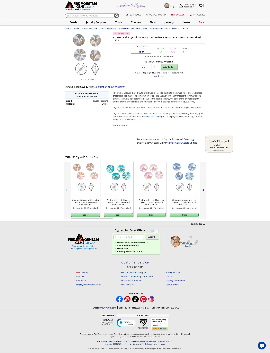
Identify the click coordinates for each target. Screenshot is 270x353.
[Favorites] (144, 67)
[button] (126, 322)
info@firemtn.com (107, 307)
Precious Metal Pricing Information (137, 276)
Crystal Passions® (108, 28)
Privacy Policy (127, 284)
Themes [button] (136, 22)
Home (68, 28)
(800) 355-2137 (142, 307)
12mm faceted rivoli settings (150, 116)
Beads (76, 28)
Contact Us (81, 280)
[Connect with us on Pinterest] (143, 299)
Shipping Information (175, 280)
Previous (67, 190)
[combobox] (92, 16)
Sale (201, 22)
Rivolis (174, 28)
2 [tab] (115, 219)
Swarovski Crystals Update (183, 142)
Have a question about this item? (107, 86)
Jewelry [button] (169, 22)
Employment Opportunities (88, 284)
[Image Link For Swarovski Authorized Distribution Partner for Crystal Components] (219, 143)
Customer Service (135, 262)
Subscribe (152, 236)
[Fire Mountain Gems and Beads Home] (81, 5)
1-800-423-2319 (135, 267)
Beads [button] (73, 22)
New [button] (153, 22)
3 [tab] (158, 219)
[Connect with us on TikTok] (135, 299)
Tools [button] (118, 22)
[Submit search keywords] (116, 16)
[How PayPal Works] (159, 324)
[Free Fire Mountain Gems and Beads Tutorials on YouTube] (127, 299)
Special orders (172, 284)
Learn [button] (186, 22)
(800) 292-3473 (172, 307)
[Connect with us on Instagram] (151, 299)
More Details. (159, 76)
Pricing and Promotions (131, 280)
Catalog (82, 272)
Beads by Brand (89, 28)
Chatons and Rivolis (159, 28)
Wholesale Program (156, 15)
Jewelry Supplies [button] (96, 22)
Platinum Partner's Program (133, 272)
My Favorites (199, 15)
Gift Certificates (133, 15)
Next (203, 190)
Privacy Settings (173, 272)
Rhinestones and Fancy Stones (133, 28)
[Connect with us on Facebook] (119, 299)
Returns (169, 276)
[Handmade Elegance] (131, 5)
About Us (80, 276)
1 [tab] (72, 219)
